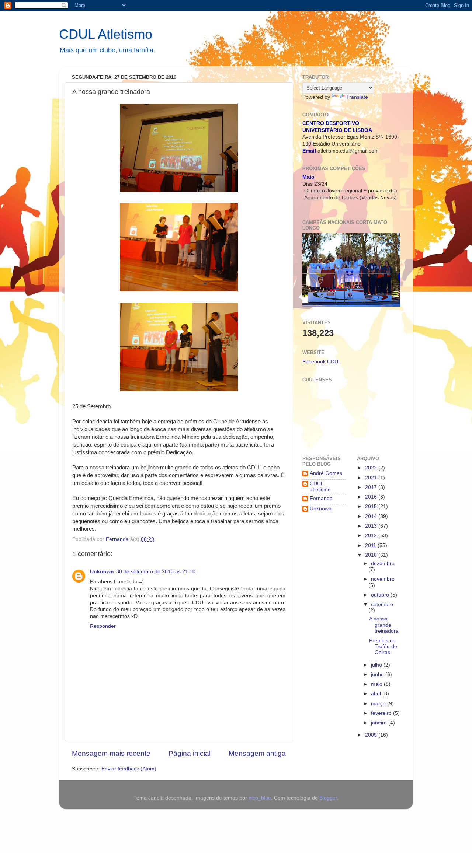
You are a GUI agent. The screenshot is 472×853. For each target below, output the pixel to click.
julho (377, 665)
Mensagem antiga (257, 753)
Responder (103, 626)
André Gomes (326, 473)
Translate (357, 97)
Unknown (102, 571)
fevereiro (382, 713)
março (379, 703)
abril (376, 693)
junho (378, 674)
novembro (383, 579)
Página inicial (190, 753)
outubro (381, 595)
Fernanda (321, 498)
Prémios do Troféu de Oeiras (383, 646)
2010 (371, 555)
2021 (371, 477)
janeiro (379, 723)
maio (377, 684)
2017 (371, 487)
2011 (371, 545)
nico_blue (260, 798)
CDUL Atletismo (105, 34)
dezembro (383, 563)
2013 (371, 526)
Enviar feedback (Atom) (128, 769)
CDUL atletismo (320, 486)
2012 (371, 535)
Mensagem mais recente (111, 753)
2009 (371, 735)
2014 (371, 516)
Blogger (328, 798)
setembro (382, 604)
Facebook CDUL (321, 361)
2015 (371, 506)
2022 (371, 468)
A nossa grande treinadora (384, 624)
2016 (371, 497)
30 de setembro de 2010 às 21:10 (155, 571)
